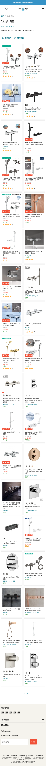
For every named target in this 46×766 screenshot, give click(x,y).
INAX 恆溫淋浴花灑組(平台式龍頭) (11, 433)
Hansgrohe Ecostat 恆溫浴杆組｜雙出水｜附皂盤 (11, 67)
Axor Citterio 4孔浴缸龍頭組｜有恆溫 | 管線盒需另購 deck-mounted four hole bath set (11, 505)
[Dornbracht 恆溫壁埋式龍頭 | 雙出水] (11, 562)
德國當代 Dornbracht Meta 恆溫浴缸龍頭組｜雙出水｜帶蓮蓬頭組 (34, 292)
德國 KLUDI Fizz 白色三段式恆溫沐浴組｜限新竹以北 (33, 539)
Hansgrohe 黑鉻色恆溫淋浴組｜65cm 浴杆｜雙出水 (12, 179)
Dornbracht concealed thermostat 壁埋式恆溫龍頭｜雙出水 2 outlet (34, 678)
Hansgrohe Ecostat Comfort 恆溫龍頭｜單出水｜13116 (33, 109)
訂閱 (33, 741)
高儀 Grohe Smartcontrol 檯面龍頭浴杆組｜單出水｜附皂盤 (11, 253)
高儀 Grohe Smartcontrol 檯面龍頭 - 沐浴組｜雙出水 (33, 359)
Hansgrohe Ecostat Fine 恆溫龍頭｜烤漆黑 (11, 610)
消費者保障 (39, 756)
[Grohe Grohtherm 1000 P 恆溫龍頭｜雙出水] (34, 239)
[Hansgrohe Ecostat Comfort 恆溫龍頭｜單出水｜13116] (34, 93)
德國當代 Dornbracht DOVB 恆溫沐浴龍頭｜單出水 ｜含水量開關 (12, 400)
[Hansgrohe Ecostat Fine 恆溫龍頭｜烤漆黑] (11, 597)
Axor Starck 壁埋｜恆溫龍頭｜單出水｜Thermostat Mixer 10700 (33, 471)
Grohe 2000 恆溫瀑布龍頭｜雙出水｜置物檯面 (11, 105)
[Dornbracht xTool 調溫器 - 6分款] (11, 660)
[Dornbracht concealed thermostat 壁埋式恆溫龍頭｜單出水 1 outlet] (34, 383)
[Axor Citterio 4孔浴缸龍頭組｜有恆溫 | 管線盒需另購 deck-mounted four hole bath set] (11, 491)
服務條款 (22, 756)
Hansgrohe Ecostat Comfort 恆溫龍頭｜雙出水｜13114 (33, 70)
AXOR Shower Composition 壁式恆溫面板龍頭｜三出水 (11, 641)
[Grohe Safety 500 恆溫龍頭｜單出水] (34, 312)
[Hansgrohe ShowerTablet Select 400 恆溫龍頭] (11, 526)
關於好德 (6, 756)
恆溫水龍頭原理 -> (7, 26)
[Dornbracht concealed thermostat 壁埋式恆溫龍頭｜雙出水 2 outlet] (34, 661)
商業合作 (14, 756)
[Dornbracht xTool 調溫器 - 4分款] (34, 491)
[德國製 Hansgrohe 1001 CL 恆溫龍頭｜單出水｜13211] (11, 131)
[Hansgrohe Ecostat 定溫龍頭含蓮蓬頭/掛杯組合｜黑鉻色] (34, 562)
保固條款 (30, 756)
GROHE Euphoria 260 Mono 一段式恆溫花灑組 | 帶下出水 (33, 641)
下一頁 (26, 693)
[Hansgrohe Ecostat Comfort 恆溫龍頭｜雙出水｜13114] (34, 54)
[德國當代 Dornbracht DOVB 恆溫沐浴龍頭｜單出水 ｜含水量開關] (11, 383)
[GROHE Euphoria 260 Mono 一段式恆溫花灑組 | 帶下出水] (34, 629)
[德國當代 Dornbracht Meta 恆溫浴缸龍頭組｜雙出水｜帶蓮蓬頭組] (34, 275)
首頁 (2, 16)
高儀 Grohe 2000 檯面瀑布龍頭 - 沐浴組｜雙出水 (34, 433)
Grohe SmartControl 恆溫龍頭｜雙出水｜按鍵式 (12, 288)
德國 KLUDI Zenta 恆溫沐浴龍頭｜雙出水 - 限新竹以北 (12, 467)
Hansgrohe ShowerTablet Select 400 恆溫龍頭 (10, 543)
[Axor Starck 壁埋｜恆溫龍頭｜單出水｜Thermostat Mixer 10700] (34, 454)
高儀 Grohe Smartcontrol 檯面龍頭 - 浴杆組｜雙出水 (33, 215)
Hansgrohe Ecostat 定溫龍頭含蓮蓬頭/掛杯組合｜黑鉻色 (33, 574)
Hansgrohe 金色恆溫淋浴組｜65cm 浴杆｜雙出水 (12, 359)
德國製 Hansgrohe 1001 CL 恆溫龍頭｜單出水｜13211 (11, 143)
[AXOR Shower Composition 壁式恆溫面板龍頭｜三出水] (11, 629)
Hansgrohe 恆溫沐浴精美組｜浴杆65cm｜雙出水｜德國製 (12, 215)
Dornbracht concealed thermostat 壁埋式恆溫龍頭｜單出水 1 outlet (34, 400)
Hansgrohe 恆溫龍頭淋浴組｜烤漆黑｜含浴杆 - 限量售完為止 (34, 144)
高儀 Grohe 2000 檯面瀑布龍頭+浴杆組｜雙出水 (11, 325)
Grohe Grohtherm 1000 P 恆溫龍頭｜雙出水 (33, 252)
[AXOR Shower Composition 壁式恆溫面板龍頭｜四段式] (34, 597)
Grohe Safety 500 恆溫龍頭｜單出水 (34, 325)
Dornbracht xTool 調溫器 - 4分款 (33, 507)
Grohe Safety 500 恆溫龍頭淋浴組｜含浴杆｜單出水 (34, 179)
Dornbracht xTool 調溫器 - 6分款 (11, 675)
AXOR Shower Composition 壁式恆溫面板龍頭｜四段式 (33, 610)
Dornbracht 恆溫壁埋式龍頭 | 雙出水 (11, 578)
